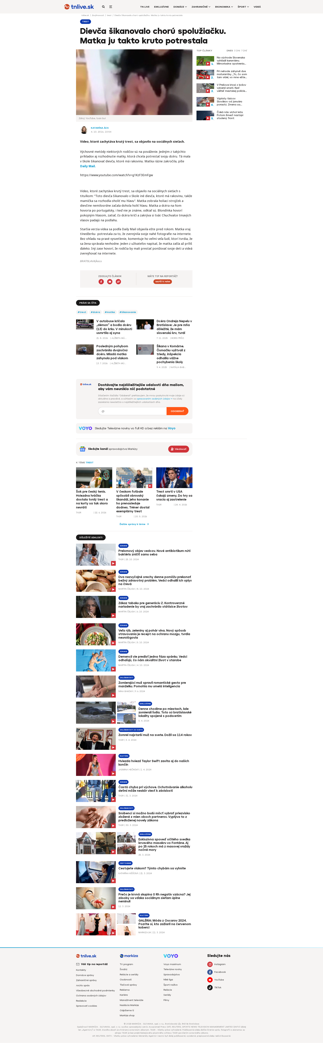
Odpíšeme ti (127, 1010)
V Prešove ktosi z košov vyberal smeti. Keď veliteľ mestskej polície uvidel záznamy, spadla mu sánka (231, 87)
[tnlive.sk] (79, 6)
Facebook (220, 972)
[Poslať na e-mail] (109, 281)
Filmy (166, 1000)
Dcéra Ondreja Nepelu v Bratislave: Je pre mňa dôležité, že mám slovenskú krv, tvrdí (174, 327)
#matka (110, 312)
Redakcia (81, 1000)
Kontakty (81, 970)
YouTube (219, 979)
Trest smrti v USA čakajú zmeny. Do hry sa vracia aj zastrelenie (174, 495)
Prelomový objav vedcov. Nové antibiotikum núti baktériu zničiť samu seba (154, 552)
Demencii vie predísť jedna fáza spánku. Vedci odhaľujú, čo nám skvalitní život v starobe (152, 658)
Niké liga (168, 979)
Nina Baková (125, 691)
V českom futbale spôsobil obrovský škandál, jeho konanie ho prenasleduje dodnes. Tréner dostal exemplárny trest (132, 501)
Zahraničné (200, 6)
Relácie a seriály (129, 974)
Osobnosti (126, 979)
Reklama (125, 989)
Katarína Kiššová (128, 873)
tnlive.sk (85, 15)
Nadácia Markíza (129, 1005)
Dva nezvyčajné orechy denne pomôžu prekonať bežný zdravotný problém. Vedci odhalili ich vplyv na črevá (155, 580)
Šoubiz (123, 969)
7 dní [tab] (244, 50)
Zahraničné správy (86, 980)
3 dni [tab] (237, 50)
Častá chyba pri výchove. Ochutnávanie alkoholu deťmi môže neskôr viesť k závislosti (155, 788)
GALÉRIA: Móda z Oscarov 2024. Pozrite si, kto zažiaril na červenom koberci (164, 924)
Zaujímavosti (98, 15)
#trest (82, 312)
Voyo (171, 428)
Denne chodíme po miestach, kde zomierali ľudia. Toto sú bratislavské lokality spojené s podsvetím (164, 712)
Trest (90, 462)
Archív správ (83, 985)
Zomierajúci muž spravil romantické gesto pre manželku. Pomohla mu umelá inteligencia (152, 684)
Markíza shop (127, 1015)
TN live (144, 6)
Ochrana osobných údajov (91, 995)
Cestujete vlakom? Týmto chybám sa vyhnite (152, 868)
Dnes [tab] (230, 50)
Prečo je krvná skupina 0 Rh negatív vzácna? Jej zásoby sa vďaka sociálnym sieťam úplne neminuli (154, 898)
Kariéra (124, 994)
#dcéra (95, 312)
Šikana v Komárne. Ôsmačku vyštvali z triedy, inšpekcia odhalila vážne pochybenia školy (171, 354)
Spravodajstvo (172, 974)
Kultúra (124, 756)
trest (109, 15)
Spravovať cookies (86, 1005)
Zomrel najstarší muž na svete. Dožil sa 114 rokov (155, 735)
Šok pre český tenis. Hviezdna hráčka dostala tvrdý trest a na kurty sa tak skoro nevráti (92, 499)
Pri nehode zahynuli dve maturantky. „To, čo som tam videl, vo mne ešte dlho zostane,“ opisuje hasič (232, 74)
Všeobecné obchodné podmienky (95, 990)
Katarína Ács (100, 127)
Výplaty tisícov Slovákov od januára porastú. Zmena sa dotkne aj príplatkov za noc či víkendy (231, 101)
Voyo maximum (172, 964)
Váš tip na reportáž (94, 964)
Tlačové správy (128, 984)
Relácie (168, 989)
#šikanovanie (128, 312)
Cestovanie (125, 863)
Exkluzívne (161, 6)
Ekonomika (222, 6)
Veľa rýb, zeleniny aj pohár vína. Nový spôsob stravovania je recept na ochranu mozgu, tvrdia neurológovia (154, 634)
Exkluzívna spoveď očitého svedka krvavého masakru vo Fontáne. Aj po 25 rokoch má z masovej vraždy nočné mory (164, 845)
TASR (78, 512)
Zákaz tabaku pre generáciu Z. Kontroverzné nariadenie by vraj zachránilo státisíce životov (153, 604)
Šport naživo (171, 984)
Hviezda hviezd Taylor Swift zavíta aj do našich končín (153, 762)
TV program (126, 964)
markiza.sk (144, 932)
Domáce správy (85, 975)
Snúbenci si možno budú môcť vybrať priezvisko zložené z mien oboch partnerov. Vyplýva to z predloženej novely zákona (154, 817)
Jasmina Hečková (128, 769)
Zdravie (123, 546)
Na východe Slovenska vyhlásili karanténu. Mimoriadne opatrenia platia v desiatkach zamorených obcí (231, 60)
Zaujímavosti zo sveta (131, 730)
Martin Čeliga (126, 589)
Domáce (178, 6)
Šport (242, 6)
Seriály (167, 994)
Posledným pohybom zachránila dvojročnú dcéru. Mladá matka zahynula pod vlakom (112, 352)
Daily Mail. (88, 166)
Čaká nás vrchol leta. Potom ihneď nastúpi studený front (230, 115)
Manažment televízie (131, 1000)
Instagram (220, 964)
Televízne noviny (173, 969)
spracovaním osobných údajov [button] (154, 398)
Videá (257, 6)
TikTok (217, 987)
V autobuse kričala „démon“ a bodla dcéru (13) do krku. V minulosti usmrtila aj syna (114, 327)
